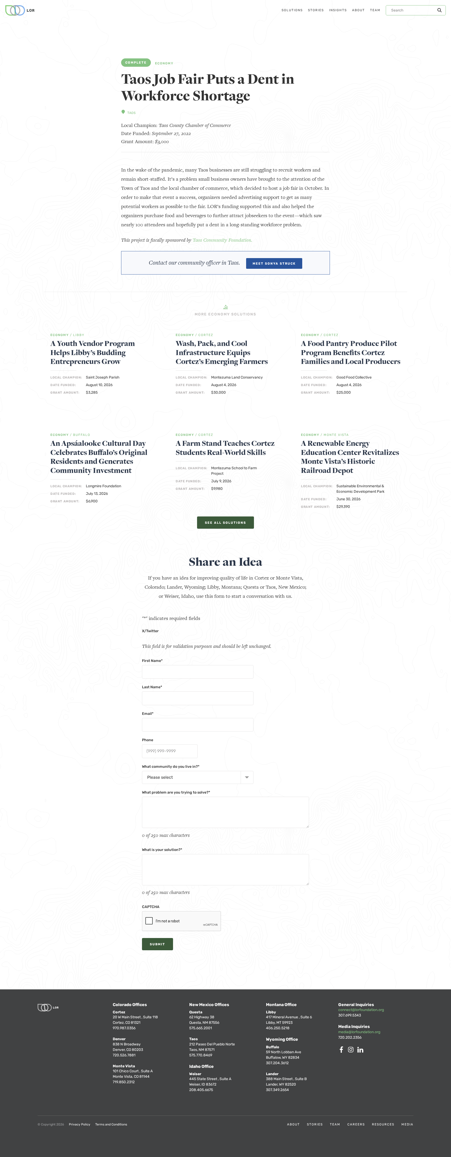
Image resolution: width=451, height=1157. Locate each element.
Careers (356, 1124)
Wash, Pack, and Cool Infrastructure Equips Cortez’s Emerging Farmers (222, 352)
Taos (131, 113)
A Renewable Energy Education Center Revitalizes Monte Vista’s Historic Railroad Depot (350, 457)
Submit (157, 944)
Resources (383, 1124)
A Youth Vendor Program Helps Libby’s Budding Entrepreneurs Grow (92, 352)
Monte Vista (336, 435)
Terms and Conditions (111, 1124)
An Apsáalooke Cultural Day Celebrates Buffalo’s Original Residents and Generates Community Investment (98, 457)
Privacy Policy (79, 1124)
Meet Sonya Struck (274, 263)
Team (335, 1124)
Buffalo (81, 435)
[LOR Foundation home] (19, 10)
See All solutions (225, 523)
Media (407, 1124)
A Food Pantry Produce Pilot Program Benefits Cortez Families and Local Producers (350, 352)
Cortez (205, 335)
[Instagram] (352, 1051)
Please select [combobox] (160, 777)
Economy (164, 63)
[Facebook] (342, 1051)
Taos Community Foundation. (222, 240)
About (293, 1124)
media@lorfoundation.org (359, 1032)
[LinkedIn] (361, 1051)
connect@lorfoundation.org (361, 1010)
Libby (79, 335)
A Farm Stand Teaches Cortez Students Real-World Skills (225, 448)
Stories (315, 1124)
